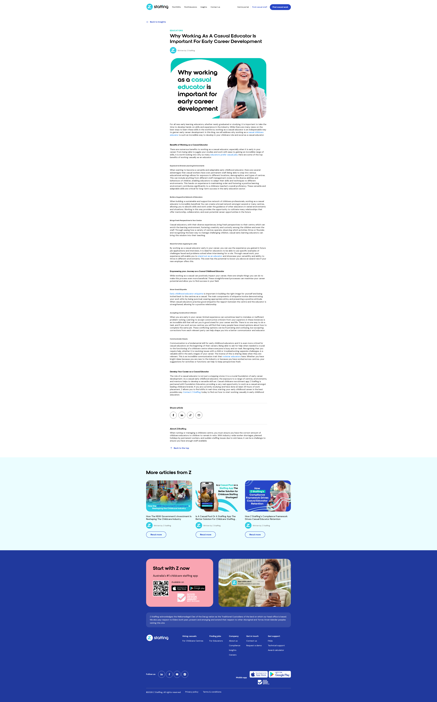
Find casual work (280, 7)
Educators (176, 30)
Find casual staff (259, 7)
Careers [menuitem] (232, 654)
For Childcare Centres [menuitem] (192, 640)
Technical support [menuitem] (276, 645)
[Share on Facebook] (173, 415)
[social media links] (161, 674)
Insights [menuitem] (204, 7)
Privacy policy (191, 691)
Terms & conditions (212, 691)
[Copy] (190, 415)
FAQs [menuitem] (270, 640)
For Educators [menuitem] (216, 640)
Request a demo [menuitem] (254, 645)
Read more (156, 534)
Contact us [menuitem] (215, 7)
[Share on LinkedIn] (181, 415)
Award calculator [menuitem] (276, 650)
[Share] (199, 415)
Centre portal (243, 7)
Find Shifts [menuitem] (176, 7)
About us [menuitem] (233, 640)
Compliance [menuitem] (234, 645)
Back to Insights (158, 22)
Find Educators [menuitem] (190, 7)
